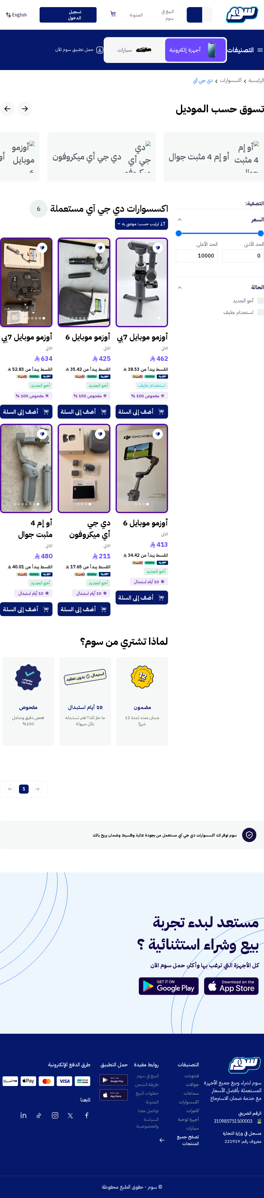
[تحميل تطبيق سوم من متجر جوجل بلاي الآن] (171, 986)
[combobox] (199, 15)
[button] (194, 15)
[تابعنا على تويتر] (71, 1115)
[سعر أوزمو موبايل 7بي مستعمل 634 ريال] (26, 282)
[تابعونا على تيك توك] (39, 1115)
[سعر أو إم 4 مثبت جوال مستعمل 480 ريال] (26, 468)
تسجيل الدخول (74, 15)
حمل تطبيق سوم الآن (74, 49)
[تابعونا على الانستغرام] (55, 1115)
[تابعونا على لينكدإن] (23, 1115)
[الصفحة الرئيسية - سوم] (242, 14)
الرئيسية (256, 80)
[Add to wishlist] (158, 248)
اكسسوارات (230, 80)
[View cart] (113, 13)
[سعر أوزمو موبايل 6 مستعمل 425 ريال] (84, 282)
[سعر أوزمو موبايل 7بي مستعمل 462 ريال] (142, 282)
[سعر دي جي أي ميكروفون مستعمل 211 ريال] (84, 468)
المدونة (136, 15)
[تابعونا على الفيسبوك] (86, 1115)
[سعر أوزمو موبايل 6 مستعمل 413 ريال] (142, 468)
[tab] (195, 50)
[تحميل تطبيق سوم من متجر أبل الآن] (231, 986)
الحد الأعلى (207, 244)
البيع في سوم (167, 15)
